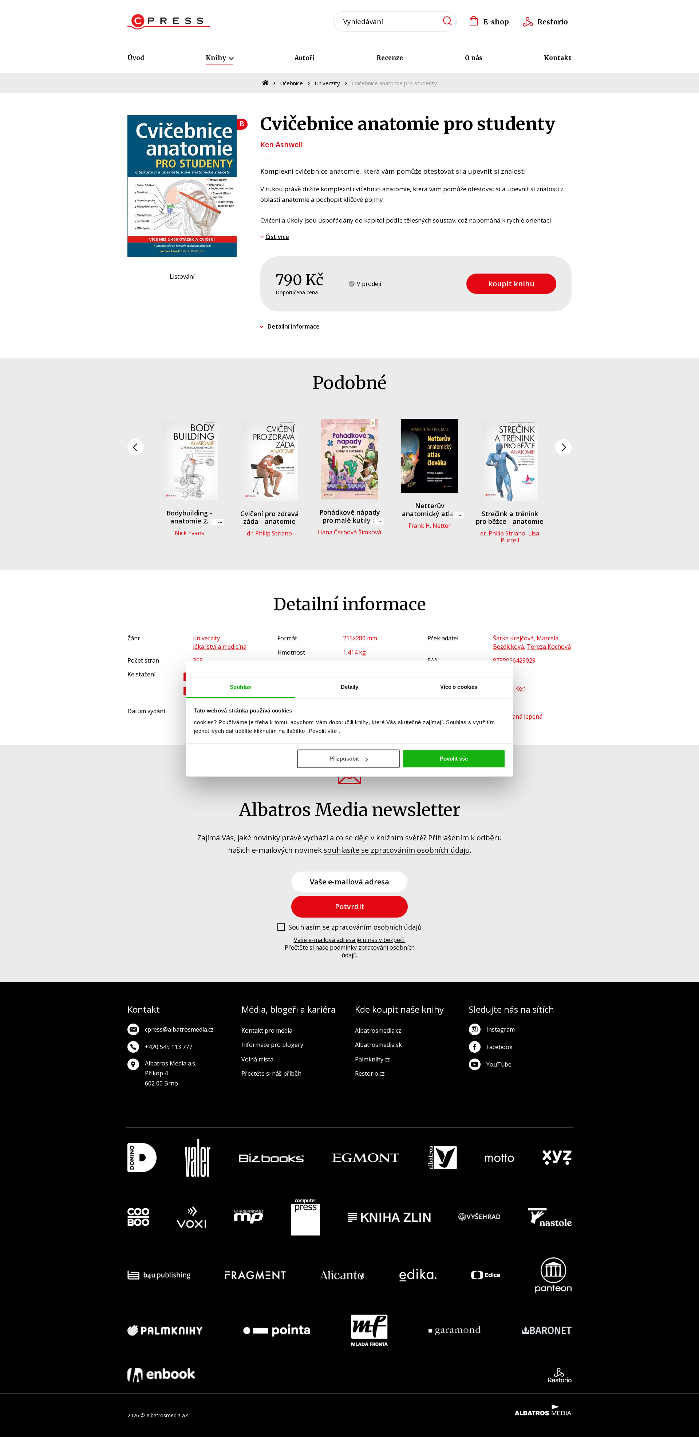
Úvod (135, 58)
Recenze (389, 58)
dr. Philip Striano (269, 533)
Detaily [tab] (350, 687)
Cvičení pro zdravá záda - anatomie (269, 517)
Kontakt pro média (266, 1030)
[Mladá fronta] (369, 1330)
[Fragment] (255, 1275)
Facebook (499, 1047)
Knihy (217, 58)
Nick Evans (189, 533)
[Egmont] (365, 1158)
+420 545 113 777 (168, 1047)
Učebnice (291, 83)
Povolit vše (454, 758)
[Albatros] (442, 1158)
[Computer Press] (305, 1217)
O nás (473, 58)
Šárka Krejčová (513, 638)
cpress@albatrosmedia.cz (179, 1029)
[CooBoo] (138, 1217)
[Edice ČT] (485, 1275)
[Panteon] (553, 1275)
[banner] (168, 22)
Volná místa (257, 1059)
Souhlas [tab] (240, 687)
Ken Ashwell (281, 144)
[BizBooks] (271, 1158)
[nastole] (550, 1217)
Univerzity (327, 83)
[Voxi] (191, 1217)
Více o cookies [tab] (458, 687)
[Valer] (197, 1158)
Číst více (277, 237)
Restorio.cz (370, 1073)
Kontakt (558, 58)
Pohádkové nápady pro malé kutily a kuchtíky (349, 520)
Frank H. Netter (429, 526)
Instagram (500, 1029)
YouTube (499, 1064)
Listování (182, 276)
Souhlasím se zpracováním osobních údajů (355, 927)
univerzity (206, 638)
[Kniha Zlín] (389, 1217)
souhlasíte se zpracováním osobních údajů (397, 850)
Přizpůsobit (344, 758)
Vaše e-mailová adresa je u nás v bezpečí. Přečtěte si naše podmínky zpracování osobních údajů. (350, 947)
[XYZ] (557, 1158)
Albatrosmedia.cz (378, 1030)
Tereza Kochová (549, 647)
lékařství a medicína (219, 647)
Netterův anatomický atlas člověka (429, 513)
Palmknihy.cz (372, 1059)
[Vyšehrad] (479, 1217)
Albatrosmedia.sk (378, 1045)
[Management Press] (248, 1217)
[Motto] (499, 1158)
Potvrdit (349, 906)
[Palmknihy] (164, 1330)
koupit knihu (511, 283)
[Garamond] (454, 1330)
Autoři (305, 58)
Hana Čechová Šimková (349, 532)
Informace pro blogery (272, 1045)
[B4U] (158, 1275)
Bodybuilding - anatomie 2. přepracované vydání (189, 521)
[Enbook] (161, 1375)
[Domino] (141, 1158)
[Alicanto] (342, 1275)
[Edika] (417, 1275)
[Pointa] (276, 1330)
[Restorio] (559, 1375)
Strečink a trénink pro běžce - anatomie (510, 517)
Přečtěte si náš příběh (271, 1073)
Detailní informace (294, 326)
